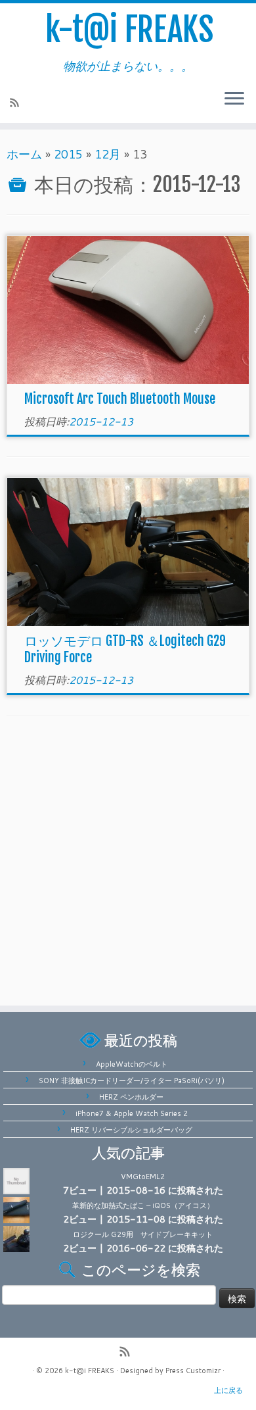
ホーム (24, 153)
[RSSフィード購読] (16, 103)
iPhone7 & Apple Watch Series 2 (131, 1113)
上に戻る (228, 1390)
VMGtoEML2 (143, 1176)
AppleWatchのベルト (131, 1064)
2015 (68, 153)
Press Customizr (193, 1370)
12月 (108, 153)
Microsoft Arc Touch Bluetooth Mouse (119, 399)
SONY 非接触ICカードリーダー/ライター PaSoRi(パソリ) (131, 1080)
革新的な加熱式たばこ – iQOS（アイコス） (143, 1205)
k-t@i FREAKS (129, 28)
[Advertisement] (128, 864)
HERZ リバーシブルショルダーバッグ (131, 1130)
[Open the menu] (234, 99)
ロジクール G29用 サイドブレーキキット (143, 1234)
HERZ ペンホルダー (131, 1097)
